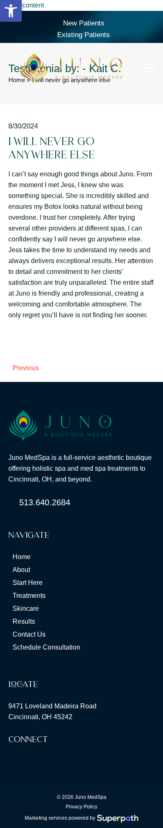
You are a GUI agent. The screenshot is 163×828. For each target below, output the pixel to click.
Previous (23, 369)
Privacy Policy (81, 807)
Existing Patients (83, 35)
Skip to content (22, 5)
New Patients (83, 23)
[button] (150, 68)
